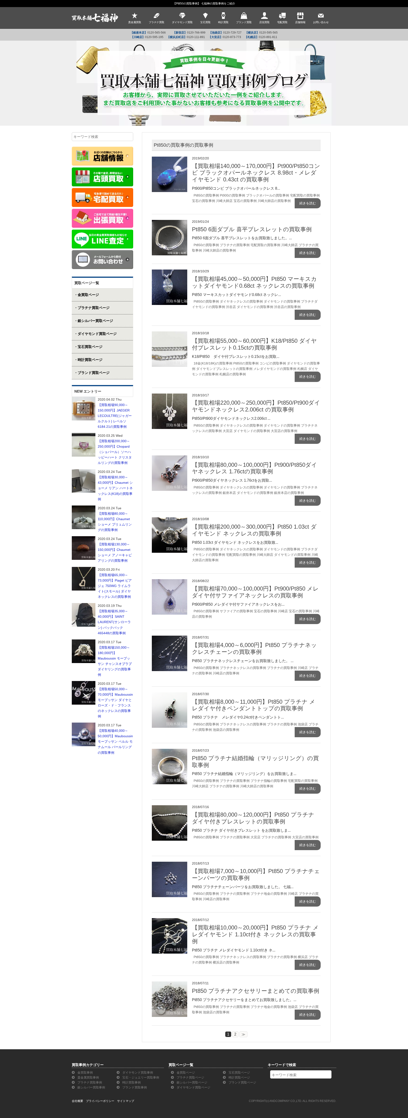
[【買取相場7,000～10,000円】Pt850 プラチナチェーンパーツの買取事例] (169, 865)
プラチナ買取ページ (190, 1077)
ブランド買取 (244, 22)
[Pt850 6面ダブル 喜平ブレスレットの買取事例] (169, 223)
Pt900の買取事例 (232, 195)
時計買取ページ (239, 1077)
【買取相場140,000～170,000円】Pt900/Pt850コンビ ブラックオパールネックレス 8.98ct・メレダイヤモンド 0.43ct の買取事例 (256, 173)
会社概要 (77, 1101)
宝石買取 (205, 22)
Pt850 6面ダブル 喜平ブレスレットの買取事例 (252, 229)
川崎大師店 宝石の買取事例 (236, 201)
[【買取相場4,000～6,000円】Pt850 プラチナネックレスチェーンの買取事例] (169, 639)
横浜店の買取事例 (226, 962)
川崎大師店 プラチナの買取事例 (215, 786)
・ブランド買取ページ (92, 373)
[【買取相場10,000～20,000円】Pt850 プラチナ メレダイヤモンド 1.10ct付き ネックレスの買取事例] (169, 921)
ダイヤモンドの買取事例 (282, 301)
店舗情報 (300, 22)
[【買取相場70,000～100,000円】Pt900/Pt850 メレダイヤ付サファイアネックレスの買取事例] (169, 582)
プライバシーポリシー (100, 1101)
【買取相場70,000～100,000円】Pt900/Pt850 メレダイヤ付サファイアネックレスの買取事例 (255, 592)
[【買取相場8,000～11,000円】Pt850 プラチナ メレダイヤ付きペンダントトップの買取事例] (169, 695)
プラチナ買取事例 (89, 1082)
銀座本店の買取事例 (289, 493)
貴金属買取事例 (87, 1077)
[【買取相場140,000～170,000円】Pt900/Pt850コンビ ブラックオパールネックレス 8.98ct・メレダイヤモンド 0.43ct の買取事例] (169, 160)
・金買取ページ (86, 295)
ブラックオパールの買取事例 (267, 195)
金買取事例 (84, 1072)
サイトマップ (125, 1101)
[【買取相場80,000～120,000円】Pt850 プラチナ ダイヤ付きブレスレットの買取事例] (169, 808)
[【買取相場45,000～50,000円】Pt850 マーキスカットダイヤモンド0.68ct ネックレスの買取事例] (169, 272)
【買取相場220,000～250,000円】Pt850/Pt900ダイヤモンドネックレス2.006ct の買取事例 (256, 406)
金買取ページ (185, 1072)
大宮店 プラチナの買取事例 (271, 837)
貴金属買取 (134, 22)
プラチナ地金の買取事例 (269, 893)
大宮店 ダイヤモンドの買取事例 (246, 431)
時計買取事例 (131, 1082)
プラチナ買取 (156, 22)
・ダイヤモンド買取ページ (95, 334)
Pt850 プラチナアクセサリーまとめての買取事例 (255, 991)
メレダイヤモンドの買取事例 (274, 369)
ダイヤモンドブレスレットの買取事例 (224, 369)
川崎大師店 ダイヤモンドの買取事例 (283, 555)
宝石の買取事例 (203, 201)
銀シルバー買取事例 (90, 1087)
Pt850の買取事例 (206, 195)
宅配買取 (282, 22)
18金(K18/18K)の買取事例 (213, 363)
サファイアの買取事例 (236, 611)
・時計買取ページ (88, 360)
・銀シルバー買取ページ (93, 321)
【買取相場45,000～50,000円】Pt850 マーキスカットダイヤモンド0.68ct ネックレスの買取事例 (254, 282)
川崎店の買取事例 (226, 673)
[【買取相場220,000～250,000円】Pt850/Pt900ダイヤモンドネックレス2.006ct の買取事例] (169, 396)
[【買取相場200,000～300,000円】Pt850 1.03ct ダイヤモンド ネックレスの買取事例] (169, 520)
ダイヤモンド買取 (182, 22)
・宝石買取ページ (88, 347)
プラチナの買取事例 (235, 245)
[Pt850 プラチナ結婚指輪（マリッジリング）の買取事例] (169, 752)
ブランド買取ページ (242, 1082)
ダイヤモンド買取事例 (137, 1072)
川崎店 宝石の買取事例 (295, 611)
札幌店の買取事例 (232, 374)
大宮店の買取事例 (284, 431)
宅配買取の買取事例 (305, 195)
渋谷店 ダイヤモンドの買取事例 (249, 307)
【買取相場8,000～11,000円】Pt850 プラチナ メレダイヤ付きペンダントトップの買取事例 (253, 705)
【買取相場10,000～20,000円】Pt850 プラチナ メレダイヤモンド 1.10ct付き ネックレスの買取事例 (255, 934)
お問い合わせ (321, 22)
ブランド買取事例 (134, 1087)
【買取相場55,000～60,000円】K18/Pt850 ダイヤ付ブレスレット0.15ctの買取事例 (254, 344)
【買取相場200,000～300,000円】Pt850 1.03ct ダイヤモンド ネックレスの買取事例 (254, 530)
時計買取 (223, 22)
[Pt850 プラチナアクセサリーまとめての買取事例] (169, 984)
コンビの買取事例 (272, 363)
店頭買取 (264, 22)
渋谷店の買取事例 (287, 307)
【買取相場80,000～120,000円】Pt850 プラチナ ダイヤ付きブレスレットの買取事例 (253, 818)
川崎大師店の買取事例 (274, 201)
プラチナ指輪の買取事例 (269, 781)
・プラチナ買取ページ (92, 308)
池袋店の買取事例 (226, 730)
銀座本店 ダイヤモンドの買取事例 (248, 493)
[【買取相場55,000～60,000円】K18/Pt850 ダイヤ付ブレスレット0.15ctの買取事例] (169, 334)
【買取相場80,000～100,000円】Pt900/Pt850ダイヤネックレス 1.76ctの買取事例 (254, 468)
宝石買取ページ (239, 1072)
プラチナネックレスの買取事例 (243, 668)
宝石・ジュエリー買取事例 (140, 1077)
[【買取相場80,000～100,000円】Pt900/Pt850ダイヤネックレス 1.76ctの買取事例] (169, 458)
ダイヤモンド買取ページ (193, 1087)
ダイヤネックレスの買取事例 (241, 301)
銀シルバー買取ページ (191, 1082)
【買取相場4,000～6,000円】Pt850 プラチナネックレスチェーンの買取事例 (254, 648)
